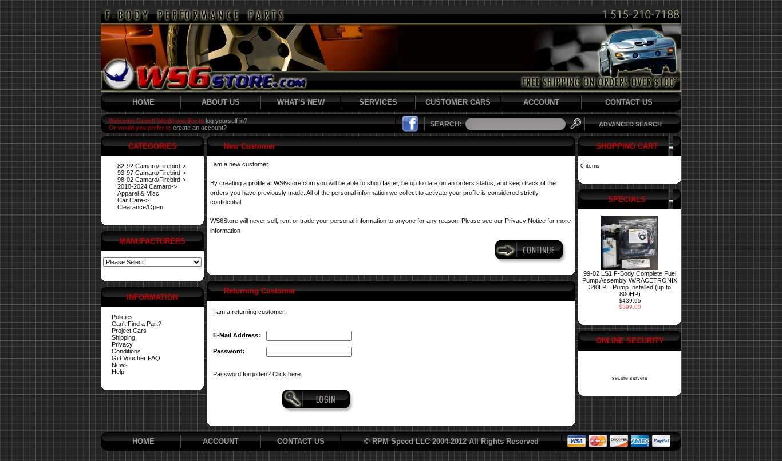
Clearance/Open (140, 207)
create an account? (200, 127)
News (120, 364)
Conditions (126, 351)
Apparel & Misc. (139, 193)
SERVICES (378, 102)
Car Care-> (133, 200)
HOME (143, 102)
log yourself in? (226, 120)
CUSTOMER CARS (458, 102)
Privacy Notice (525, 220)
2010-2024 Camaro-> (147, 186)
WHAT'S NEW (301, 102)
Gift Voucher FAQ (136, 358)
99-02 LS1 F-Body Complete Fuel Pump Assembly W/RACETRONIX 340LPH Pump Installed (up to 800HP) (629, 283)
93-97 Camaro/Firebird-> (151, 172)
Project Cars (129, 330)
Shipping (123, 337)
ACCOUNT (541, 102)
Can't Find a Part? (136, 323)
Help (118, 371)
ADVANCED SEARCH (630, 124)
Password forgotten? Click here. (257, 374)
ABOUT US (221, 102)
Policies (122, 316)
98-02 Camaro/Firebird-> (151, 179)
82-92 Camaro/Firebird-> (151, 165)
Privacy (122, 344)
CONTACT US (629, 102)
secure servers (629, 378)
